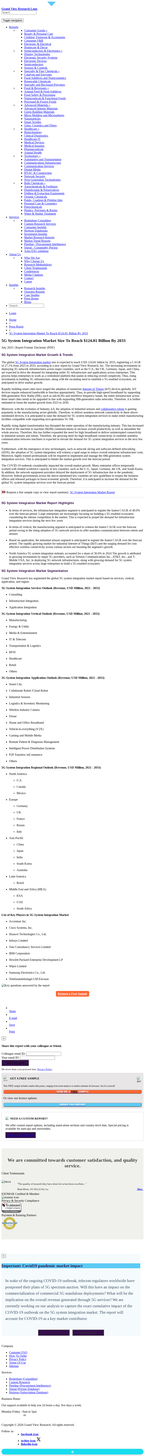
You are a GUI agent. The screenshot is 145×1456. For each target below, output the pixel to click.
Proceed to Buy (88, 1332)
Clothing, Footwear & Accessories (44, 37)
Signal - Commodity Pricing (41, 247)
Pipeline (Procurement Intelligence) (30, 1385)
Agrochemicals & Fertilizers (41, 186)
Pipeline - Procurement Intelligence (45, 244)
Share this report (15, 1062)
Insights (13, 285)
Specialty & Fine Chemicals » (42, 71)
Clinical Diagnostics (36, 135)
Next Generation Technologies (42, 179)
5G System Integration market (33, 362)
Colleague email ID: (13, 1053)
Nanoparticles (32, 118)
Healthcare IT (32, 139)
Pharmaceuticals (33, 149)
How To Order (18, 1355)
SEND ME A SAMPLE (72, 1091)
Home (12, 319)
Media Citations (33, 274)
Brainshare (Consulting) (23, 1378)
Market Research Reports (39, 237)
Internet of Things (93, 389)
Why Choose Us (34, 261)
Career (28, 281)
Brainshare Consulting (37, 220)
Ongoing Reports (34, 291)
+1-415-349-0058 (12, 1415)
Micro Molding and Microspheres (44, 115)
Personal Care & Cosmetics (40, 203)
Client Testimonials (35, 268)
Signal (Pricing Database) (24, 1389)
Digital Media (32, 169)
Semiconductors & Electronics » (43, 50)
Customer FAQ (18, 1352)
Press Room (31, 298)
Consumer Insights (35, 227)
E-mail (13, 1018)
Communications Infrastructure (42, 162)
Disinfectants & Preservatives (41, 190)
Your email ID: (10, 1057)
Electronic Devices (35, 61)
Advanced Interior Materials (41, 108)
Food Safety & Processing (39, 95)
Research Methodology (38, 264)
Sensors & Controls (35, 67)
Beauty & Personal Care (38, 33)
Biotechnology (33, 132)
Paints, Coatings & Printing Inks (43, 200)
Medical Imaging (34, 145)
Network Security (34, 176)
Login (12, 313)
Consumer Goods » (35, 30)
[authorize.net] (10, 1228)
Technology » (32, 156)
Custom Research (19, 1382)
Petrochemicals (33, 206)
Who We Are (32, 257)
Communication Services (39, 166)
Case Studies (31, 295)
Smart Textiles (32, 122)
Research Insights (34, 288)
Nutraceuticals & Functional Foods (45, 98)
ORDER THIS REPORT (72, 1104)
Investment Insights (35, 234)
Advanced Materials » (37, 105)
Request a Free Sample (72, 993)
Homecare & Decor (36, 47)
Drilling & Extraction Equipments (44, 193)
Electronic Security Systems (40, 57)
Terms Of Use (17, 1362)
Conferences (31, 271)
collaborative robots (112, 409)
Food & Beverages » (36, 88)
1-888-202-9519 (36, 1415)
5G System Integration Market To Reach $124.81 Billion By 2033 (48, 333)
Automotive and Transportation (42, 159)
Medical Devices (34, 142)
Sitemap (14, 1366)
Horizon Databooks (36, 230)
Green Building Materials (39, 111)
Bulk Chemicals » (35, 183)
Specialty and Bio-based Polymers (44, 84)
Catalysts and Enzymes (38, 74)
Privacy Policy (44, 1069)
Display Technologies (37, 54)
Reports (13, 27)
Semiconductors (33, 64)
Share (12, 1011)
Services (14, 217)
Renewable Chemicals (37, 81)
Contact (28, 278)
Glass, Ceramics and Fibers (40, 125)
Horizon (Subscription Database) (28, 1392)
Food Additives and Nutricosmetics (45, 78)
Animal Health (33, 152)
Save (12, 1024)
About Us (15, 254)
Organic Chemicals (35, 196)
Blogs (27, 301)
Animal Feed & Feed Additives (42, 91)
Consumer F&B (33, 40)
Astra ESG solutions (36, 251)
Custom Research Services (40, 223)
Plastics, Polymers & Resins (40, 210)
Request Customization (20, 1135)
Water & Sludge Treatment (40, 213)
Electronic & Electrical (37, 44)
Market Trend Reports (37, 240)
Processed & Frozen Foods (40, 101)
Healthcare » (31, 128)
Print (12, 1031)
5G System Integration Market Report (92, 492)
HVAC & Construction (38, 173)
